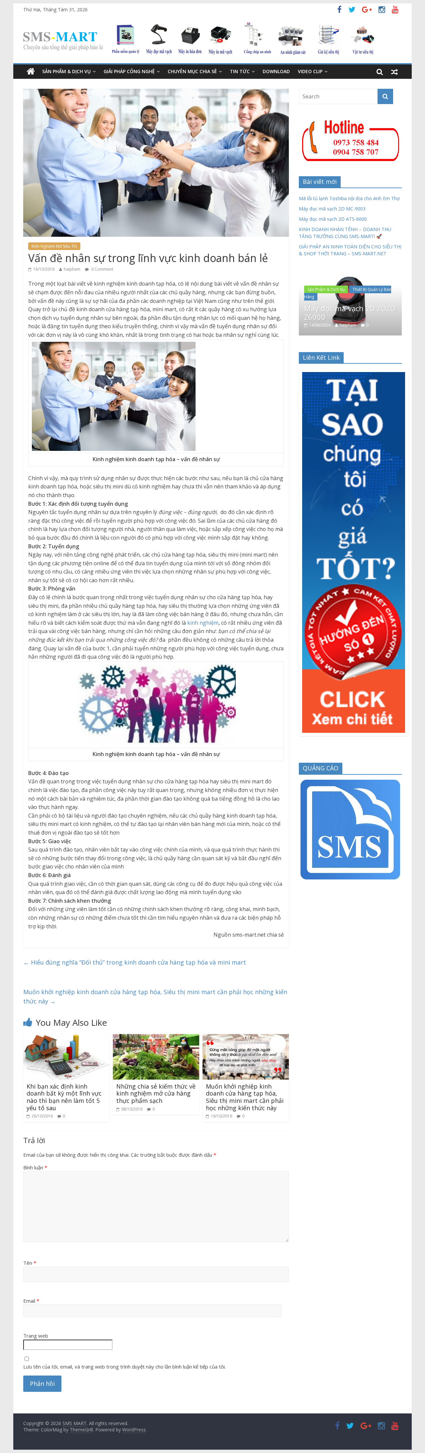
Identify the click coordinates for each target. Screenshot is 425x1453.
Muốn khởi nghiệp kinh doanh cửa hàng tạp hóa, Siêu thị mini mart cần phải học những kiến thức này (155, 996)
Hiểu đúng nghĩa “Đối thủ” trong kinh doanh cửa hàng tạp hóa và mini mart (134, 962)
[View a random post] (394, 71)
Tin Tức (240, 71)
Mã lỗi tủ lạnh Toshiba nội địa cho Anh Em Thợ (349, 198)
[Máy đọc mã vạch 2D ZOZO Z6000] (350, 274)
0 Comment (101, 269)
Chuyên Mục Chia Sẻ (192, 71)
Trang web (35, 1335)
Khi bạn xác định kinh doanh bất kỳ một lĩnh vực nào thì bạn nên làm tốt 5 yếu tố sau (64, 1097)
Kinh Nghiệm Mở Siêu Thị (54, 246)
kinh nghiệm (202, 622)
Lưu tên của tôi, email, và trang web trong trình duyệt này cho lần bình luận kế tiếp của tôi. (124, 1366)
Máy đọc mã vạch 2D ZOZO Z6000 (349, 312)
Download (276, 71)
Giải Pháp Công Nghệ (129, 71)
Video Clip (310, 71)
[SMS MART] (199, 26)
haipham (72, 269)
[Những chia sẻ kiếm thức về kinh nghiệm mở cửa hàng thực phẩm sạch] (156, 1038)
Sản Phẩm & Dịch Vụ (66, 71)
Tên (29, 1262)
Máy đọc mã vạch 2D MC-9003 (332, 208)
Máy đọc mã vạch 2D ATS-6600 (333, 219)
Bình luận (35, 1167)
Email (31, 1300)
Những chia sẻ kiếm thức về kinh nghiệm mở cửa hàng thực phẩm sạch (156, 1093)
